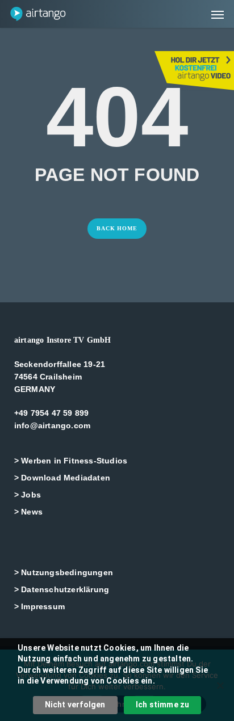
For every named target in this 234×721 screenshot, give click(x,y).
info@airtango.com (52, 425)
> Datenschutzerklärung (61, 589)
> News (28, 511)
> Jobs (27, 494)
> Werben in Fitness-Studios (70, 460)
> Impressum (39, 606)
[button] (217, 14)
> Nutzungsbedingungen (63, 572)
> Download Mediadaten (62, 477)
